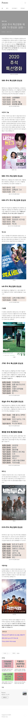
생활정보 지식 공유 (5, 694)
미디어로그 (14, 8)
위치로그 (23, 8)
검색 (22, 3)
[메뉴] (25, 3)
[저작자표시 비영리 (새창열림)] (18, 653)
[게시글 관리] (9, 653)
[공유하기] (7, 653)
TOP (25, 715)
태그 (7, 8)
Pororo (5, 3)
